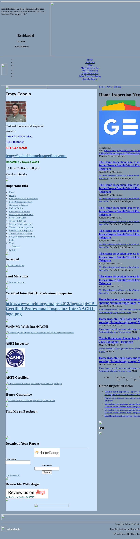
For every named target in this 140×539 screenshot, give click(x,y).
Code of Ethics (16, 208)
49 (127, 379)
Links (11, 240)
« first (106, 377)
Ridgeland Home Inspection (22, 236)
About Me (90, 62)
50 (135, 379)
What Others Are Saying (90, 76)
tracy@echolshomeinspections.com (36, 155)
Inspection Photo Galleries (21, 214)
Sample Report (90, 79)
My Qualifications (90, 73)
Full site (13, 250)
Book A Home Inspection (20, 202)
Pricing (12, 195)
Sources (15, 246)
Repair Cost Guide (17, 217)
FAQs (90, 65)
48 (118, 379)
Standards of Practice (18, 205)
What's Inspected (90, 70)
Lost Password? (13, 475)
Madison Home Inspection (21, 227)
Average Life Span (17, 220)
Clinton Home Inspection (20, 233)
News (11, 243)
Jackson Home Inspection (21, 224)
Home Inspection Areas (19, 211)
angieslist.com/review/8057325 (20, 497)
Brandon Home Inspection (21, 230)
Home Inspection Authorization (23, 198)
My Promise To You (90, 68)
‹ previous (120, 377)
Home (90, 59)
